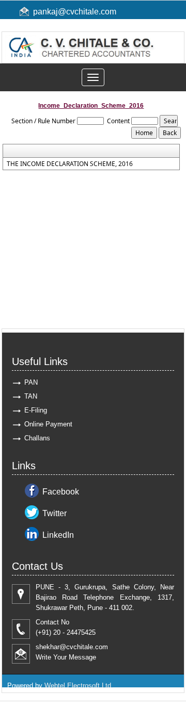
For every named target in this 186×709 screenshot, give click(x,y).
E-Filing (35, 410)
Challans (37, 438)
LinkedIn (58, 535)
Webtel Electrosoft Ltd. (78, 685)
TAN (30, 396)
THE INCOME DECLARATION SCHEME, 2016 (70, 164)
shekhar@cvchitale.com (72, 647)
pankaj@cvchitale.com (74, 11)
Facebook (60, 491)
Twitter (54, 513)
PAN (31, 382)
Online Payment (48, 424)
